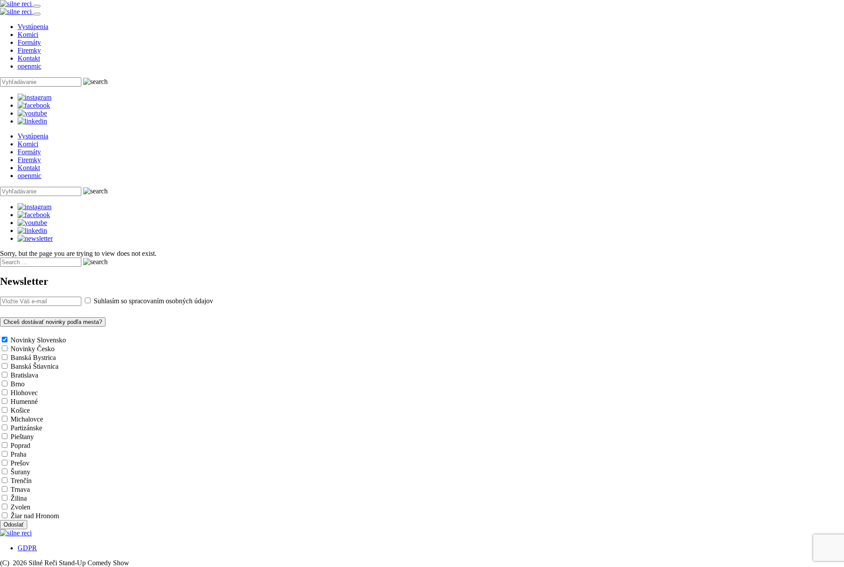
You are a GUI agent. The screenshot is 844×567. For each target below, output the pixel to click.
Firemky (29, 50)
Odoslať (14, 524)
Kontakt (29, 58)
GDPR (27, 548)
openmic (29, 66)
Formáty (29, 42)
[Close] (36, 14)
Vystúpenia (33, 26)
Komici (28, 34)
